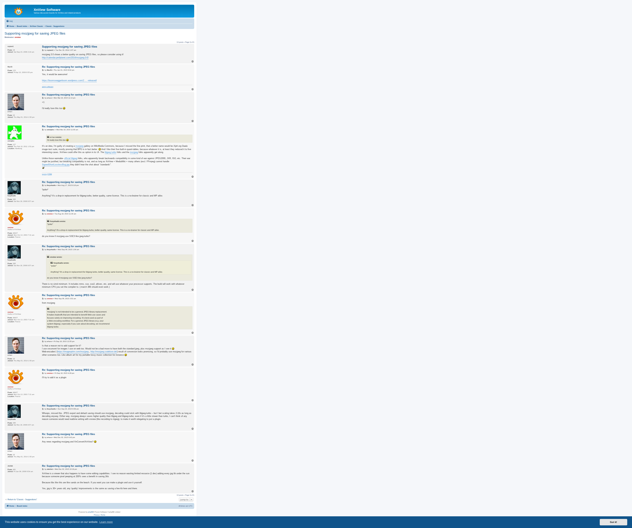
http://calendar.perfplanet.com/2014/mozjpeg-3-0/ (65, 57)
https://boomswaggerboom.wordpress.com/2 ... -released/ (69, 80)
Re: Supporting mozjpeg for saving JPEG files (68, 66)
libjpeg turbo (110, 152)
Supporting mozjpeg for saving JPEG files (35, 33)
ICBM (49, 174)
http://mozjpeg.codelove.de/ (104, 351)
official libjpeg (70, 158)
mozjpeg (79, 146)
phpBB (90, 512)
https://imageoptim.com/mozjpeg (73, 351)
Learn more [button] (106, 522)
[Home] (19, 10)
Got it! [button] (613, 522)
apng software (47, 87)
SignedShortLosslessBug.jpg (55, 164)
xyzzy (44, 174)
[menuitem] (9, 21)
